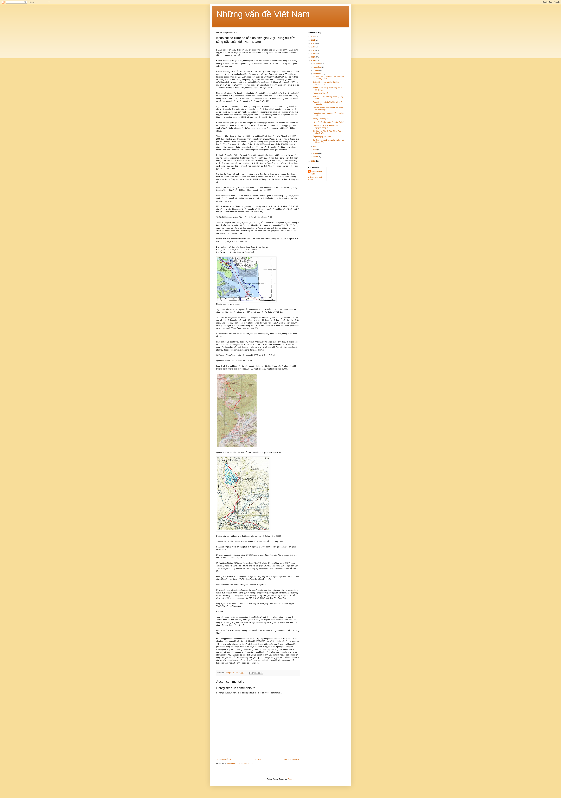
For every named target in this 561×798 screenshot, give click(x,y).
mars (315, 150)
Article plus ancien (291, 759)
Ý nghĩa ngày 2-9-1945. (322, 137)
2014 (313, 57)
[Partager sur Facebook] (258, 673)
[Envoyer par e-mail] (250, 673)
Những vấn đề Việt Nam (263, 14)
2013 (313, 61)
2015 (313, 54)
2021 (313, 40)
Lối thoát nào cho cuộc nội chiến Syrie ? (328, 122)
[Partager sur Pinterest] (261, 673)
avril (315, 146)
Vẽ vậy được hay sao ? (322, 119)
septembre (317, 74)
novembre (317, 67)
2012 (313, 161)
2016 (313, 50)
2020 (313, 43)
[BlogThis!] (253, 673)
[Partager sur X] (255, 673)
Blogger (291, 779)
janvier (316, 157)
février (315, 153)
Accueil (258, 759)
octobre (316, 70)
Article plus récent (224, 759)
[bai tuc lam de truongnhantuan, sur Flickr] (246, 301)
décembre (317, 63)
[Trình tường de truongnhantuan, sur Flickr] (243, 531)
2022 (313, 37)
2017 (313, 47)
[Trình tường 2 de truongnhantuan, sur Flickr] (237, 447)
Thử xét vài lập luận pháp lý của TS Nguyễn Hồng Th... (327, 127)
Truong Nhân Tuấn (316, 172)
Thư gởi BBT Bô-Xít (320, 93)
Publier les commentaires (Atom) (240, 764)
